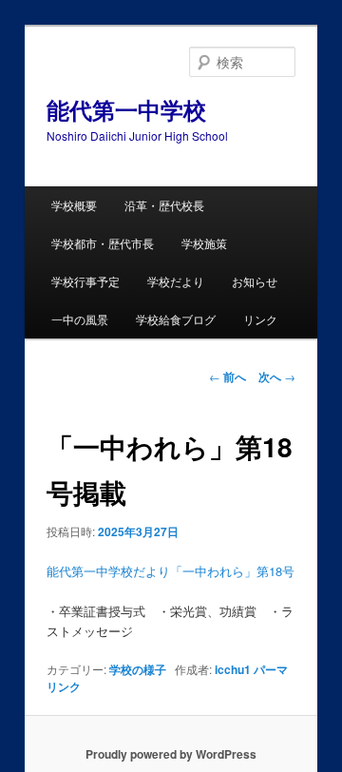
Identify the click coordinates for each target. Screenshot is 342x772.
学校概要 (74, 205)
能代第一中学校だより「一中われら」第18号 (170, 571)
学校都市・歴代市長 (102, 243)
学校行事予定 (85, 281)
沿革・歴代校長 (164, 205)
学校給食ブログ (176, 319)
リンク (260, 319)
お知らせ (254, 281)
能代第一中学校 (126, 109)
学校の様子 (137, 669)
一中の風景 (79, 319)
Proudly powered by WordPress (171, 753)
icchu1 (233, 669)
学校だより (175, 281)
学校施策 (204, 243)
